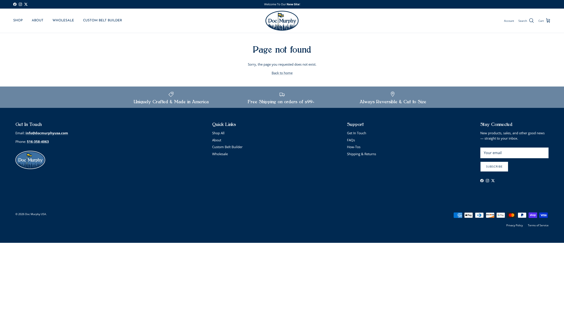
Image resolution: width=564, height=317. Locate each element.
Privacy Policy (514, 225)
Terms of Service (538, 225)
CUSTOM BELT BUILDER (102, 20)
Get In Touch (356, 133)
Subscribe (494, 166)
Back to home (282, 73)
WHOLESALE (63, 20)
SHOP (18, 20)
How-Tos (353, 147)
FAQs (351, 140)
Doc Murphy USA (35, 214)
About (216, 140)
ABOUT (37, 20)
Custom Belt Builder (227, 147)
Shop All (218, 133)
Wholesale (220, 154)
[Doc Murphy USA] (282, 21)
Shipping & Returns (361, 154)
